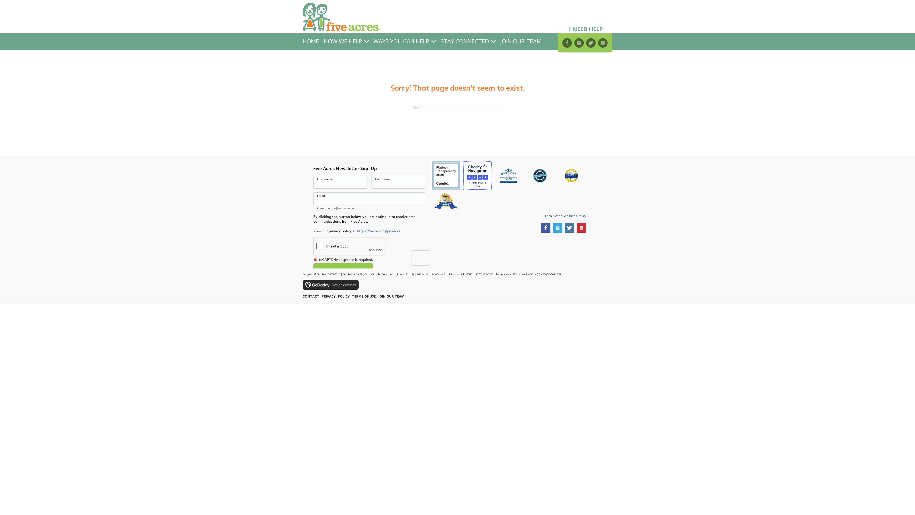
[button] (567, 43)
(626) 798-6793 (484, 274)
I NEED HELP (586, 29)
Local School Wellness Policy (565, 216)
